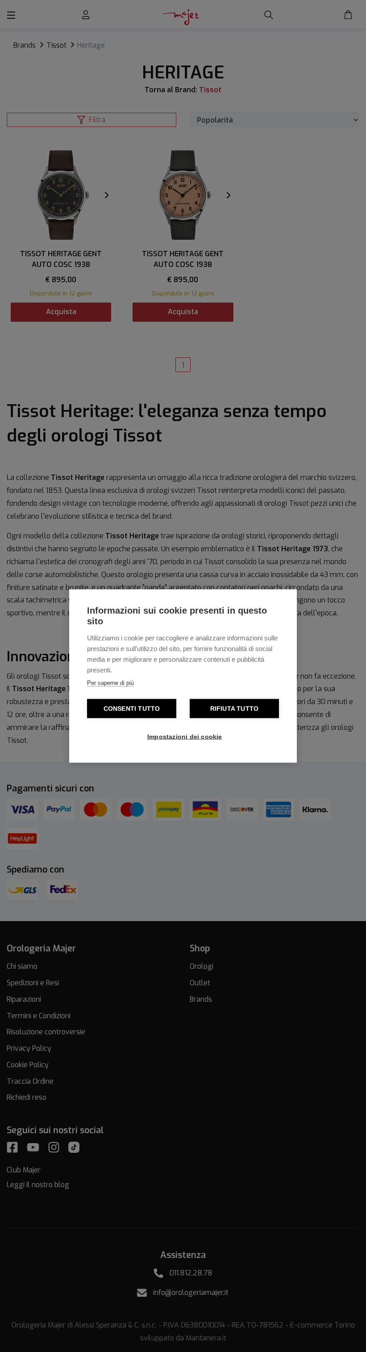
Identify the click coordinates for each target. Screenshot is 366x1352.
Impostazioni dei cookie (184, 736)
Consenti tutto (132, 708)
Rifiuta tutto (234, 708)
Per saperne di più (110, 683)
